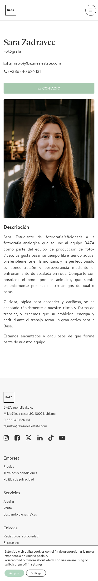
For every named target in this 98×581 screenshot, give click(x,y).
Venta (8, 508)
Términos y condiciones (20, 473)
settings (37, 564)
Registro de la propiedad (21, 536)
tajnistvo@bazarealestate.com (34, 63)
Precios (9, 466)
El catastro (11, 542)
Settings (36, 573)
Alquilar (9, 501)
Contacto (51, 88)
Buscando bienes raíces (20, 514)
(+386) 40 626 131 (24, 71)
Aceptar (14, 573)
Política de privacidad (19, 479)
